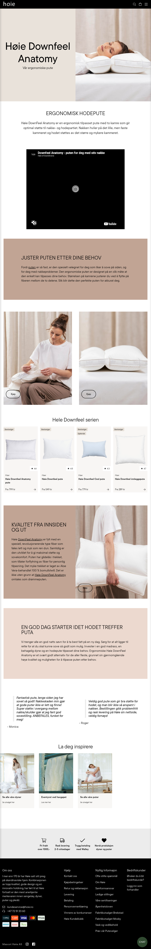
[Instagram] (27, 944)
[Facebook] (33, 944)
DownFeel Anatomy (30, 539)
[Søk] (97, 4)
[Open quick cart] (140, 4)
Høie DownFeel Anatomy (50, 575)
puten (32, 267)
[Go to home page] (9, 4)
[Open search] (134, 4)
